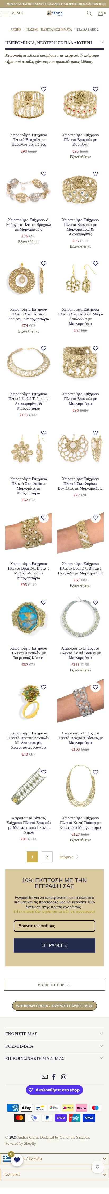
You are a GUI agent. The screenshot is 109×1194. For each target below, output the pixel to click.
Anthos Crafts (27, 1137)
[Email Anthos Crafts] (45, 1077)
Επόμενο (67, 857)
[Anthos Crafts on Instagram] (64, 1077)
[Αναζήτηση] (89, 13)
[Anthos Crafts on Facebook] (54, 1077)
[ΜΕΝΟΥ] (3, 13)
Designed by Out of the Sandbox (64, 1137)
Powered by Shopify (20, 1144)
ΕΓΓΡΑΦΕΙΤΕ (54, 945)
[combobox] (54, 1158)
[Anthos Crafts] (54, 13)
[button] (44, 89)
